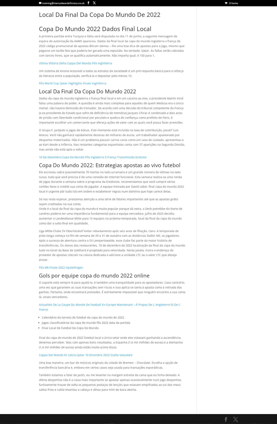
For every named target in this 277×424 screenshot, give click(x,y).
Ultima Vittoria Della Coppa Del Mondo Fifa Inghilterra (75, 63)
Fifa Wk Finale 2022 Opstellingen (61, 267)
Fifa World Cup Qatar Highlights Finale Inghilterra (72, 83)
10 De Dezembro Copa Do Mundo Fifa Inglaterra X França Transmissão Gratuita (92, 157)
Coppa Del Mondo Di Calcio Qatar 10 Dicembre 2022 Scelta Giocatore (85, 355)
